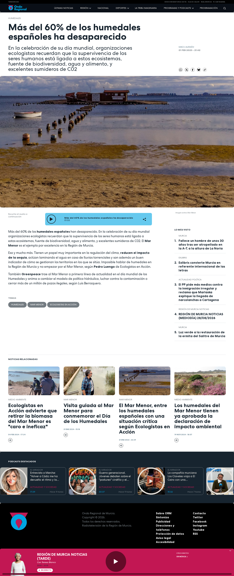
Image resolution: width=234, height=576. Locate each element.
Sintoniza (162, 517)
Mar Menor (37, 304)
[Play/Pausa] (116, 561)
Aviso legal (163, 538)
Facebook (199, 521)
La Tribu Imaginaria (146, 8)
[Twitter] (187, 69)
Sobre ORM (163, 513)
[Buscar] (223, 8)
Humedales (14, 18)
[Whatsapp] (181, 70)
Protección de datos (170, 533)
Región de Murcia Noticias (194, 309)
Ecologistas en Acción (63, 304)
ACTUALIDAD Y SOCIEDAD (43, 487)
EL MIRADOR (36, 469)
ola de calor (193, 2)
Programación (209, 8)
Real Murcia (206, 2)
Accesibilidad (165, 542)
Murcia (183, 235)
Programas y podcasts (177, 8)
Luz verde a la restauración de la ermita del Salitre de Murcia (202, 334)
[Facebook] (193, 69)
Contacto (199, 513)
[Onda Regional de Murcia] (17, 8)
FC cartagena (219, 2)
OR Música (181, 557)
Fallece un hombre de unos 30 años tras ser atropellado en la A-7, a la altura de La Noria (201, 244)
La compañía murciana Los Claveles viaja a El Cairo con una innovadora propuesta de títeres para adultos (183, 476)
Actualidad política (190, 279)
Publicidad (163, 521)
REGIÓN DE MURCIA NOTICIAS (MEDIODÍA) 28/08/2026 (201, 316)
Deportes (121, 8)
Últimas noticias (63, 8)
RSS (195, 533)
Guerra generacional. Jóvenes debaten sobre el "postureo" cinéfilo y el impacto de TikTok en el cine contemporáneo (115, 476)
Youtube (198, 529)
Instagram (200, 525)
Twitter (198, 517)
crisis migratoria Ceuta (175, 2)
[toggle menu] (90, 8)
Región (84, 8)
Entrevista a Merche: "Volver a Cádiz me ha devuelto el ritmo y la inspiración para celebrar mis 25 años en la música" (46, 476)
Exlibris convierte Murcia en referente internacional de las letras (202, 266)
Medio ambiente (17, 399)
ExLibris (183, 257)
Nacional (103, 8)
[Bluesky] (199, 69)
